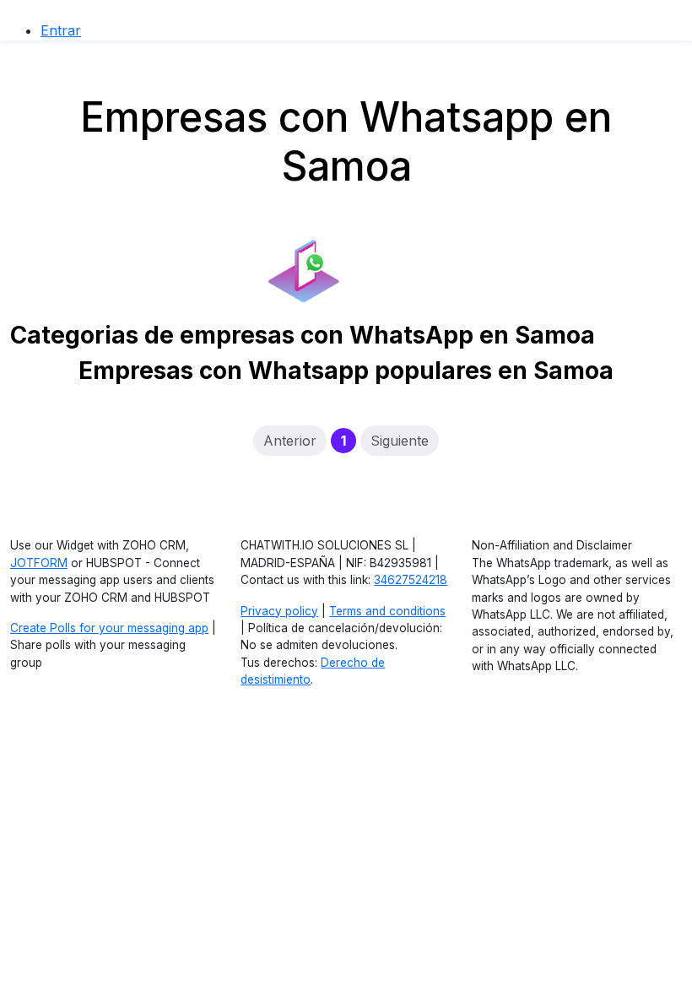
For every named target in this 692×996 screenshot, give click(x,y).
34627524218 (410, 580)
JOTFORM (39, 563)
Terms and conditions (387, 611)
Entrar (61, 30)
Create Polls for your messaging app (109, 628)
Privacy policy (279, 611)
